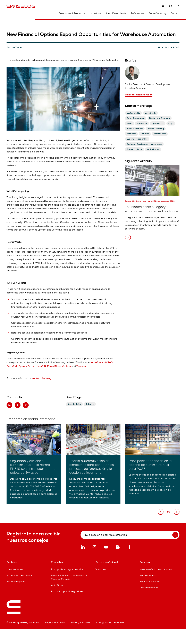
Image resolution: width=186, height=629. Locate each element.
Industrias (95, 13)
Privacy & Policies (80, 622)
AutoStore (57, 585)
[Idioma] (170, 6)
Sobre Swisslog (157, 13)
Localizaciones (15, 569)
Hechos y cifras (148, 575)
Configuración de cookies (110, 622)
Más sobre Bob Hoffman (138, 94)
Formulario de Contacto (20, 575)
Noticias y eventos (150, 581)
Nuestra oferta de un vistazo (156, 569)
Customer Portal (149, 587)
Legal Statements (55, 622)
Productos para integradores (67, 591)
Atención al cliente (116, 13)
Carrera (175, 13)
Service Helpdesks (17, 581)
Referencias (137, 13)
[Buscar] (178, 6)
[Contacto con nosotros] (162, 6)
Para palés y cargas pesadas (67, 569)
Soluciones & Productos (72, 13)
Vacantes (100, 569)
